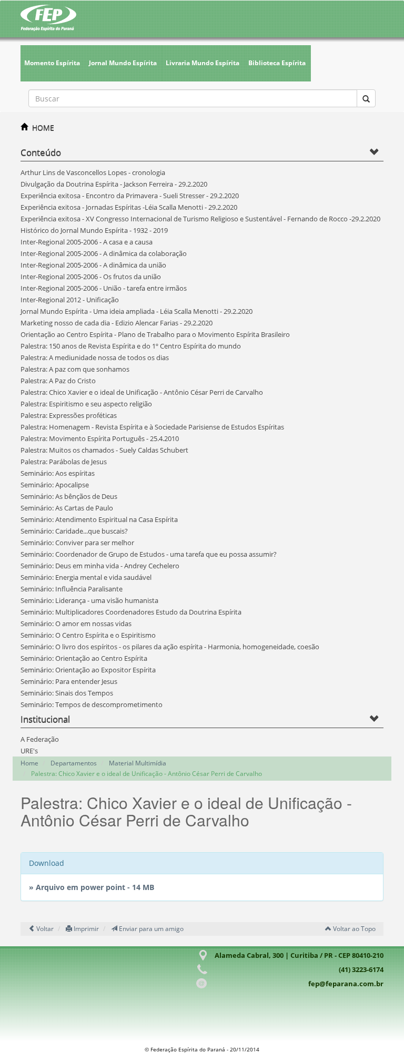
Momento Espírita (52, 62)
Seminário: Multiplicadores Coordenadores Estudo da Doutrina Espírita (131, 612)
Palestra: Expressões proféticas (69, 415)
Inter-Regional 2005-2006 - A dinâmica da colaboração (104, 253)
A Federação (40, 739)
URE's (29, 750)
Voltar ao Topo (353, 928)
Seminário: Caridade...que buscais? (74, 531)
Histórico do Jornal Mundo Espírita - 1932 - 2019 (94, 230)
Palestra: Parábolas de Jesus (64, 461)
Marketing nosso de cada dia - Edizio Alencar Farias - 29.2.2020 (117, 323)
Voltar (44, 928)
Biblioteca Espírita (277, 62)
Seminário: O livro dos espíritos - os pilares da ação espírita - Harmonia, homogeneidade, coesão (170, 646)
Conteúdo (41, 152)
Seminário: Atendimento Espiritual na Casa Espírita (99, 519)
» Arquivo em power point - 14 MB (91, 887)
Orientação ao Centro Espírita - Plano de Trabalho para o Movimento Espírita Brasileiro (155, 334)
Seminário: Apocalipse (55, 484)
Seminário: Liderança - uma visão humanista (89, 600)
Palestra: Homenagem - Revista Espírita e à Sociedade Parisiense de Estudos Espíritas (152, 427)
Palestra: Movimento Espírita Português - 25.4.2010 (100, 438)
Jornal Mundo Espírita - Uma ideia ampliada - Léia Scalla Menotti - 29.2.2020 (136, 311)
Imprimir (85, 928)
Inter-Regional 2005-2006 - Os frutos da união (91, 276)
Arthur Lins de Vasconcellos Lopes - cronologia (93, 172)
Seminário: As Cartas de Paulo (67, 508)
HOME (43, 127)
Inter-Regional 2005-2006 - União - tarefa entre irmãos (104, 288)
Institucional (45, 719)
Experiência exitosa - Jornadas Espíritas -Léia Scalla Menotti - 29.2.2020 (129, 207)
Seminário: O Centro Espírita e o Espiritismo (88, 635)
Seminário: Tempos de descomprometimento (92, 704)
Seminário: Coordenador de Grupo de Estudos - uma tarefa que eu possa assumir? (149, 554)
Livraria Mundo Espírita (202, 62)
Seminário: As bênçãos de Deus (69, 496)
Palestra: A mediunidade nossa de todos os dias (95, 357)
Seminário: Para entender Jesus (69, 681)
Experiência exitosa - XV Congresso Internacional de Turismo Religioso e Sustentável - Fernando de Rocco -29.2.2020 (200, 218)
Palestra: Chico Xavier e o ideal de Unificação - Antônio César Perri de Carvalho (142, 392)
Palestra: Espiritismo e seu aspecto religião (86, 403)
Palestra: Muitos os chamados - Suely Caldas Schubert (104, 450)
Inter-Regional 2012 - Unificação (70, 299)
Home (29, 763)
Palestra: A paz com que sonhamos (75, 369)
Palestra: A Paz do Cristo (58, 380)
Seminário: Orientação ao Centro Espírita (84, 658)
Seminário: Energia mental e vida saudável (86, 577)
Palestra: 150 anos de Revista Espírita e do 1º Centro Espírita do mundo (131, 346)
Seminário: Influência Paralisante (72, 589)
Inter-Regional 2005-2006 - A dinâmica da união (93, 265)
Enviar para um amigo (150, 928)
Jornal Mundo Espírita (123, 62)
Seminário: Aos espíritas (58, 473)
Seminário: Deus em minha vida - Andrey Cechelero (100, 565)
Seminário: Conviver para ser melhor (77, 542)
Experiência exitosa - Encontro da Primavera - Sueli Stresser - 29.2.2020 (130, 195)
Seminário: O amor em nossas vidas (76, 623)
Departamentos (73, 763)
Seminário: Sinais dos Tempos (67, 693)
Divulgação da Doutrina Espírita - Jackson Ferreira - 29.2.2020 (114, 184)
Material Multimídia (137, 763)
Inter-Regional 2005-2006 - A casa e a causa (87, 242)
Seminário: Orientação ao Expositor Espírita (88, 669)
